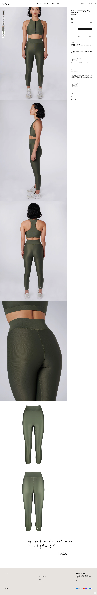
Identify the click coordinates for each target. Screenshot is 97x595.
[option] (3, 13)
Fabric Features (73, 69)
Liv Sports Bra (86, 62)
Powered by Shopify (12, 591)
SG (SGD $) (83, 3)
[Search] (92, 4)
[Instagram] (7, 573)
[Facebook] (5, 573)
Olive (72, 19)
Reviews (72, 102)
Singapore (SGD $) (7, 588)
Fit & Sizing (73, 93)
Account (88, 3)
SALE (37, 3)
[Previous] (3, 9)
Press (40, 579)
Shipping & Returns (74, 99)
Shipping (40, 574)
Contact (40, 582)
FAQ (39, 573)
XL (77, 24)
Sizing (40, 577)
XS (71, 24)
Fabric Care (73, 96)
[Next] (3, 37)
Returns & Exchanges (42, 576)
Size (81, 22)
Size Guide (90, 22)
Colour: (73, 17)
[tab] (73, 42)
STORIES (58, 3)
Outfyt (8, 591)
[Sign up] (91, 580)
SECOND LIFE (47, 3)
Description (73, 42)
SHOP (41, 3)
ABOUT (53, 3)
